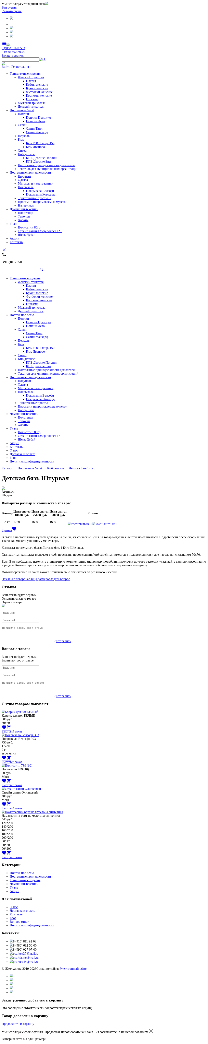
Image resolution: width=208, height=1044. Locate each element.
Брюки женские (37, 88)
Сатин (22, 125)
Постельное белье (22, 873)
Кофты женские (37, 84)
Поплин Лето (35, 121)
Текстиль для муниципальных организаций (48, 169)
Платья (31, 81)
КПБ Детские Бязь (38, 161)
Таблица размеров (37, 579)
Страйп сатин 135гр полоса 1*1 (40, 231)
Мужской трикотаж (31, 103)
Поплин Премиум (38, 117)
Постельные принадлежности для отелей (46, 165)
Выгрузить (9, 7)
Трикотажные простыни (34, 198)
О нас (14, 450)
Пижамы (32, 99)
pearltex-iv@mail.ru (26, 961)
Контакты (16, 242)
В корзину (27, 1023)
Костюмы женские (39, 95)
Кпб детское (26, 154)
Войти (6, 66)
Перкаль (23, 136)
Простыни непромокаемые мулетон (42, 201)
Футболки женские (39, 92)
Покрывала (26, 187)
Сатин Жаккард (37, 132)
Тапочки (24, 216)
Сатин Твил (34, 128)
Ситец (22, 150)
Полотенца (25, 212)
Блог (13, 457)
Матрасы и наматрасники (35, 183)
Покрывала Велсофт (40, 190)
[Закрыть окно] (151, 1032)
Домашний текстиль (24, 209)
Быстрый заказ (12, 731)
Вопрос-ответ (19, 921)
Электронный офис (73, 968)
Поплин (23, 114)
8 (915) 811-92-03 (13, 48)
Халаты (23, 220)
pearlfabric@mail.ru (26, 957)
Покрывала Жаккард (40, 194)
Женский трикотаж (31, 77)
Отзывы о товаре (13, 579)
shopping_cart (8, 727)
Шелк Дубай (26, 234)
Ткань (14, 223)
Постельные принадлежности (30, 172)
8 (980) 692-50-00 (13, 52)
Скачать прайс (12, 11)
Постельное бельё (22, 110)
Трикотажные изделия (25, 73)
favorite (14, 528)
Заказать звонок (13, 55)
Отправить (63, 641)
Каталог (7, 468)
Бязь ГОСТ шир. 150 (40, 143)
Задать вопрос (60, 579)
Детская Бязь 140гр (82, 468)
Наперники (26, 205)
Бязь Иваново (35, 147)
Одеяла (23, 179)
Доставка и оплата (22, 454)
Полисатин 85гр (29, 227)
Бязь (21, 139)
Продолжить (10, 1023)
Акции (14, 238)
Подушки (24, 176)
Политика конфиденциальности (32, 461)
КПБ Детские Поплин (41, 158)
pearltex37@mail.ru (25, 953)
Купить (7, 530)
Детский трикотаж (30, 106)
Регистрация (20, 66)
